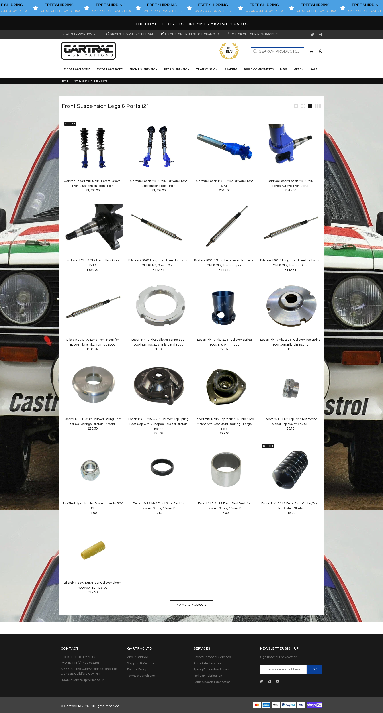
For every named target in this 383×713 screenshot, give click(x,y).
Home (64, 80)
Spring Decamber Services (213, 669)
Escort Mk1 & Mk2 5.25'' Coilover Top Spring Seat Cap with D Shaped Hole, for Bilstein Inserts (158, 424)
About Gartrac (137, 657)
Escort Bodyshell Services (212, 657)
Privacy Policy (137, 669)
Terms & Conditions (141, 675)
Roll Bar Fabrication (208, 675)
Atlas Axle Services (207, 663)
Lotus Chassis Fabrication (212, 682)
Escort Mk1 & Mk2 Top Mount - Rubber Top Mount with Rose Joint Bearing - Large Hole (224, 424)
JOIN (314, 669)
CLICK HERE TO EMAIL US (78, 657)
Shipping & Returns (140, 663)
